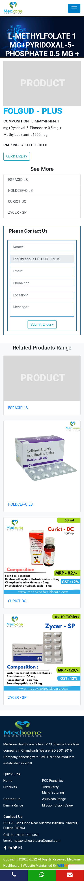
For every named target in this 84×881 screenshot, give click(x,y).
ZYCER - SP (17, 212)
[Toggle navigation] (74, 8)
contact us (11, 799)
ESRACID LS (18, 180)
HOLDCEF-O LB (20, 190)
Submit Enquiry (42, 324)
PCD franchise (53, 781)
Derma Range (13, 805)
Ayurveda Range (54, 799)
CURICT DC (17, 201)
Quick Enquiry (16, 156)
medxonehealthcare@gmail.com (36, 841)
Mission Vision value (57, 805)
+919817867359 (27, 835)
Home (7, 781)
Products (10, 787)
